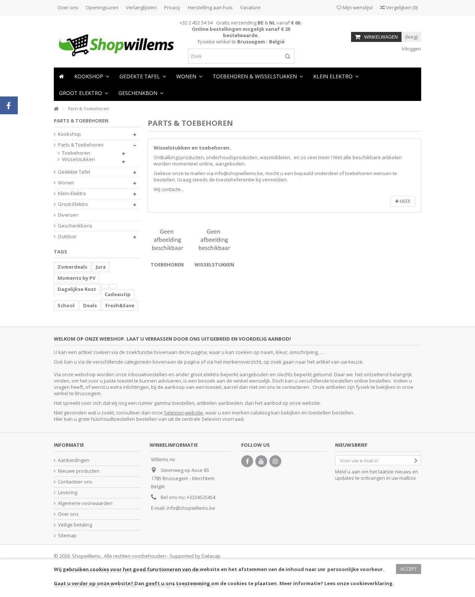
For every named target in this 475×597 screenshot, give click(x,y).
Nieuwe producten (78, 471)
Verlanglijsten (141, 7)
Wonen (66, 183)
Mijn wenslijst (357, 7)
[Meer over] (104, 286)
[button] (189, 76)
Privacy (172, 7)
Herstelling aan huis (210, 7)
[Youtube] (261, 461)
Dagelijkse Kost (77, 289)
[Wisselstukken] (214, 239)
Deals (90, 305)
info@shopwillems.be (191, 508)
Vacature (250, 7)
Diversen (68, 215)
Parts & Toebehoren (81, 145)
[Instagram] (275, 461)
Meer (404, 201)
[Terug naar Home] (56, 109)
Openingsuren (102, 7)
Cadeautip (118, 294)
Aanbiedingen (73, 460)
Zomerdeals (72, 266)
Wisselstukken (214, 264)
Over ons (68, 7)
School (66, 305)
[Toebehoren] (167, 239)
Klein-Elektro (72, 193)
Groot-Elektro (73, 204)
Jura (101, 266)
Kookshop (69, 134)
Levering (67, 492)
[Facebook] (247, 461)
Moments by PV (76, 278)
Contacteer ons (75, 482)
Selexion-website (183, 412)
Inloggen (411, 48)
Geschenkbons (75, 226)
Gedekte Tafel (74, 172)
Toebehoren (167, 264)
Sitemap (67, 535)
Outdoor (67, 236)
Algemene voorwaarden (85, 503)
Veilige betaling (75, 525)
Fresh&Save (119, 305)
